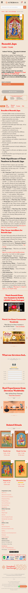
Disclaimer (4, 507)
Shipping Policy (6, 498)
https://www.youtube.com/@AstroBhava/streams (13, 252)
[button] (12, 432)
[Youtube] (14, 552)
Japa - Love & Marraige (10, 11)
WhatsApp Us (18, 72)
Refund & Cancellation (7, 496)
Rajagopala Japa (7, 480)
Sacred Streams (6, 526)
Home (3, 11)
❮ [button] (1, 337)
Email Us (24, 287)
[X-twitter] (16, 552)
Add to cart (13, 91)
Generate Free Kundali (12, 227)
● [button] (11, 346)
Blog (3, 524)
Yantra (3, 510)
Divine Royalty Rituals (7, 517)
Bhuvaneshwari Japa (21, 480)
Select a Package (6, 82)
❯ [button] (27, 337)
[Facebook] (10, 552)
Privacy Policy (5, 501)
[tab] (2, 106)
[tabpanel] (14, 338)
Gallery (3, 530)
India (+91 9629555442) (7, 547)
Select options (7, 455)
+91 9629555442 (11, 549)
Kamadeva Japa (6, 451)
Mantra (3, 514)
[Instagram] (12, 552)
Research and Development (9, 532)
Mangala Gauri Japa (21, 451)
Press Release (5, 537)
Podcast (4, 535)
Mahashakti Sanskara (7, 519)
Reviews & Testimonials (8, 528)
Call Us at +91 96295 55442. (11, 74)
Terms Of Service (6, 503)
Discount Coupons (6, 494)
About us (4, 492)
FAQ (3, 521)
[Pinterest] (18, 552)
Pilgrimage (4, 512)
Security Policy (5, 505)
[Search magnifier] (24, 7)
